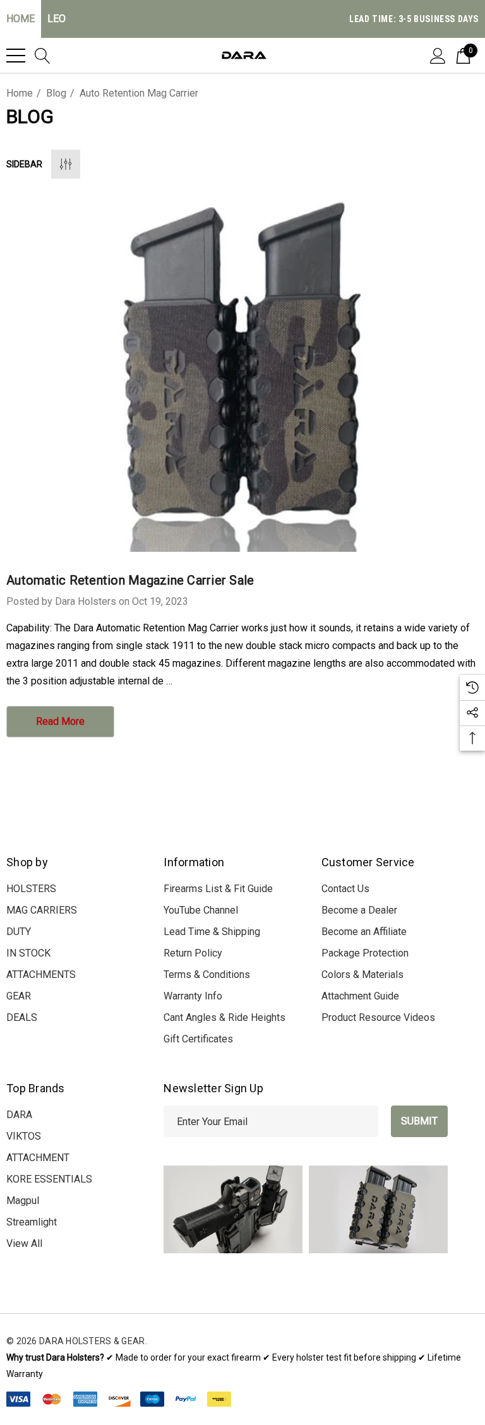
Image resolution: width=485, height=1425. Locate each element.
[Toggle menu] (15, 55)
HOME (20, 19)
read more (60, 721)
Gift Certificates (198, 1039)
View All (24, 1243)
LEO (56, 19)
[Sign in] (438, 55)
